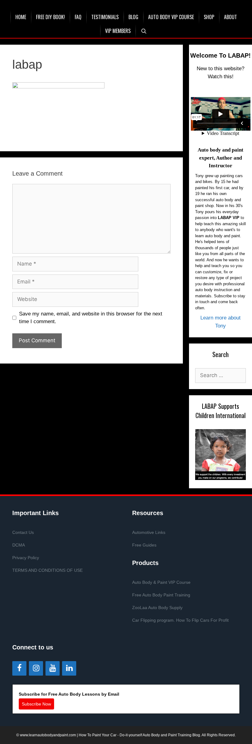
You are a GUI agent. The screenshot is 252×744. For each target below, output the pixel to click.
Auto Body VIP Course (171, 17)
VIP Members (118, 31)
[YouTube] (52, 668)
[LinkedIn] (69, 668)
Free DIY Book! (50, 17)
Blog (133, 17)
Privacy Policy (25, 557)
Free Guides (144, 545)
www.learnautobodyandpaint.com (48, 735)
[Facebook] (19, 668)
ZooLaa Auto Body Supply (157, 607)
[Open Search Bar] (144, 31)
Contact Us (23, 532)
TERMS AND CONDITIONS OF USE (47, 570)
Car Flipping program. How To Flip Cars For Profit (180, 620)
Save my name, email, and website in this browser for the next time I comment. (90, 318)
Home (20, 17)
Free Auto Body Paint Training (161, 594)
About (230, 17)
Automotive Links (148, 532)
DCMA (18, 545)
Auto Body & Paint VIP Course (161, 582)
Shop (209, 17)
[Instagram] (36, 668)
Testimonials (105, 17)
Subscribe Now (36, 703)
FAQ (78, 17)
